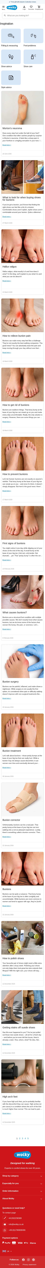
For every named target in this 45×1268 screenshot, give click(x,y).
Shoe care (28, 66)
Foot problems (30, 46)
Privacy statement (29, 1264)
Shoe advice (6, 66)
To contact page (9, 1213)
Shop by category (10, 1176)
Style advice (6, 87)
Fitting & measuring (9, 46)
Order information (10, 1191)
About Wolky (8, 1199)
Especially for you (10, 1183)
